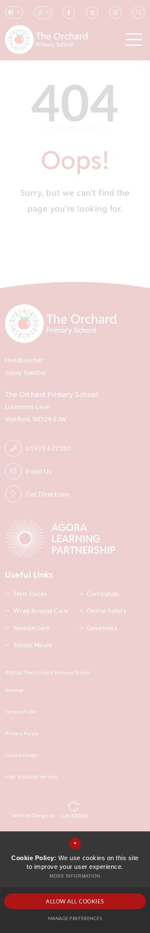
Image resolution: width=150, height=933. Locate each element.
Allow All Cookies (75, 901)
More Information (75, 875)
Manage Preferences (75, 918)
